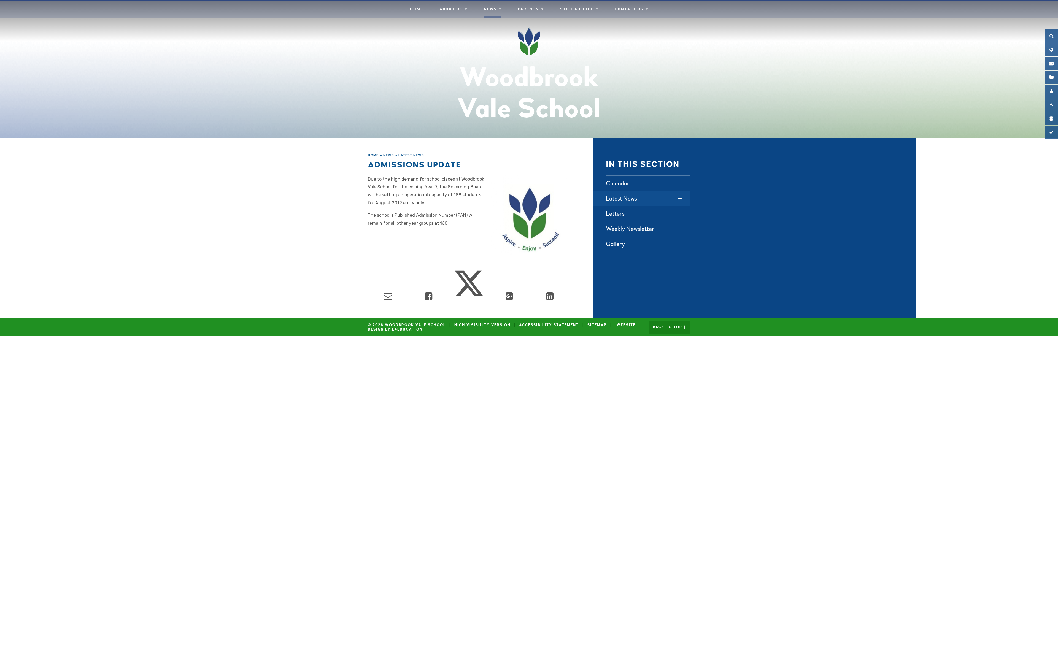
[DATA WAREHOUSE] (1051, 118)
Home (373, 155)
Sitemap (597, 325)
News (388, 155)
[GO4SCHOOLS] (1051, 91)
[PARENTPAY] (1051, 105)
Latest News (411, 155)
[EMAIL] (1051, 63)
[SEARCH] (1051, 36)
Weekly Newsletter (630, 229)
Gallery (615, 244)
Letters (615, 214)
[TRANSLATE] (1051, 49)
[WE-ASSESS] (1051, 132)
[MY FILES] (1051, 77)
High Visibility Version (482, 325)
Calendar (618, 183)
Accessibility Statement (549, 325)
